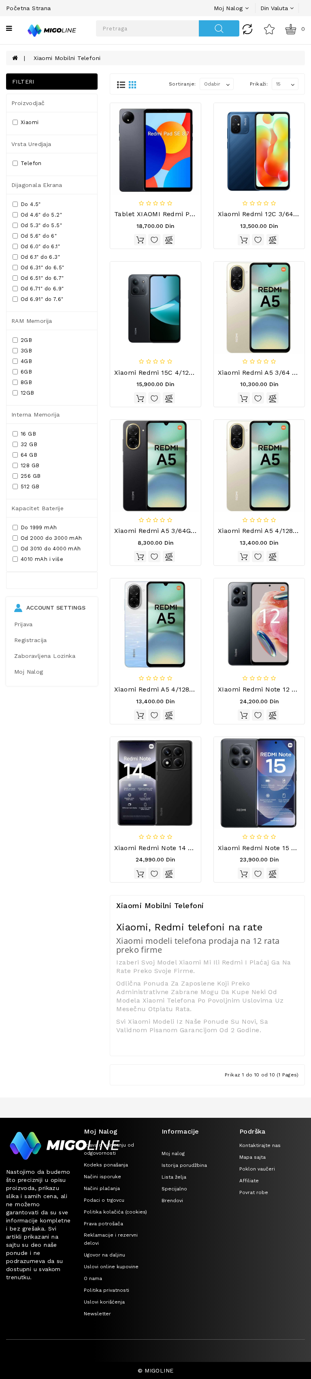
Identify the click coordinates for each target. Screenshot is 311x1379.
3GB (26, 351)
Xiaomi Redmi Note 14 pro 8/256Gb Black (181, 848)
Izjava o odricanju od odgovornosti (109, 1149)
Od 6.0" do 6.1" (40, 246)
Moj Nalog (28, 671)
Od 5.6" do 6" (39, 236)
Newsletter (97, 1314)
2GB (26, 340)
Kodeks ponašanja (106, 1165)
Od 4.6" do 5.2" (41, 215)
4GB (26, 361)
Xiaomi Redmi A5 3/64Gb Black (164, 531)
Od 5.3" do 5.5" (41, 225)
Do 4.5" (31, 204)
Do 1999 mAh (39, 527)
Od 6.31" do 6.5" (42, 267)
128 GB (30, 465)
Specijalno (174, 1189)
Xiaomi (29, 122)
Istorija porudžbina (184, 1165)
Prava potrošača (103, 1223)
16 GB (28, 434)
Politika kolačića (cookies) (115, 1212)
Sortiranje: (182, 84)
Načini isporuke (102, 1176)
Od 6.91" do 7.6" (42, 299)
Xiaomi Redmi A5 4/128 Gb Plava (167, 689)
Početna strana (28, 8)
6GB (26, 372)
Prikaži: (259, 84)
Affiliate (249, 1181)
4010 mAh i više (42, 559)
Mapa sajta (252, 1157)
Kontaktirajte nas (260, 1145)
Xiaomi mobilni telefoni (67, 58)
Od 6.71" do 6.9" (42, 289)
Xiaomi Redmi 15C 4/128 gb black (169, 372)
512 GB (30, 486)
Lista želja (174, 1177)
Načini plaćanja (102, 1188)
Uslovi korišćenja (104, 1302)
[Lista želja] (269, 29)
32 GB (29, 444)
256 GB (30, 476)
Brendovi (172, 1200)
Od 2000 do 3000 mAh (51, 538)
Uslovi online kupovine (111, 1266)
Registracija (30, 640)
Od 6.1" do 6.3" (40, 257)
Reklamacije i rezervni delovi (111, 1239)
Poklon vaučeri (257, 1169)
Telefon (31, 163)
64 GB (29, 455)
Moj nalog (173, 1153)
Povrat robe (253, 1192)
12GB (27, 393)
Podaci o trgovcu (104, 1200)
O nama (93, 1278)
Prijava (23, 624)
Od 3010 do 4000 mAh (51, 549)
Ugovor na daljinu (104, 1255)
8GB (26, 382)
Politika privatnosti (106, 1290)
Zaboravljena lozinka (44, 656)
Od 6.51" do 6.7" (42, 278)
